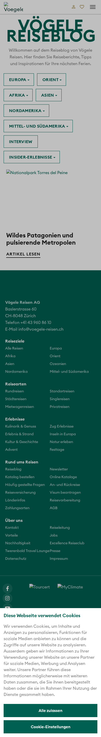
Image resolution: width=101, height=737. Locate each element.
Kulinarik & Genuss (20, 426)
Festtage (57, 450)
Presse (55, 551)
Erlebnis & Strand (19, 434)
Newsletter (59, 469)
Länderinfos (15, 500)
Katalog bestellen (19, 477)
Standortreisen (62, 391)
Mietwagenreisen (19, 407)
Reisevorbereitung (65, 500)
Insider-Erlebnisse (31, 157)
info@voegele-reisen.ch (40, 329)
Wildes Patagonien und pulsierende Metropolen (41, 238)
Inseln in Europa (63, 434)
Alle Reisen (14, 348)
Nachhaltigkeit (17, 543)
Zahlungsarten (17, 508)
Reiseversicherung (20, 492)
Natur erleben (61, 442)
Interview (20, 141)
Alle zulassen (50, 710)
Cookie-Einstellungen (50, 726)
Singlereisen (60, 399)
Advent (11, 450)
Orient (51, 79)
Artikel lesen (23, 254)
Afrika (17, 95)
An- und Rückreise (65, 485)
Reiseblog (13, 469)
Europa (18, 79)
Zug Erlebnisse (62, 426)
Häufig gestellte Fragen (25, 485)
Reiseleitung (60, 528)
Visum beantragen (65, 492)
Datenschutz (15, 559)
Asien (48, 95)
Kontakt (12, 528)
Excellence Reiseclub (67, 543)
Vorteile (11, 535)
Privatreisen (59, 407)
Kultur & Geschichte (21, 442)
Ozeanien (58, 364)
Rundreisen (14, 391)
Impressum (59, 559)
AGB (53, 508)
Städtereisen (15, 399)
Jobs (53, 535)
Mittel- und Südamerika (37, 126)
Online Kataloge (63, 477)
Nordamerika (26, 110)
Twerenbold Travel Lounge (27, 551)
